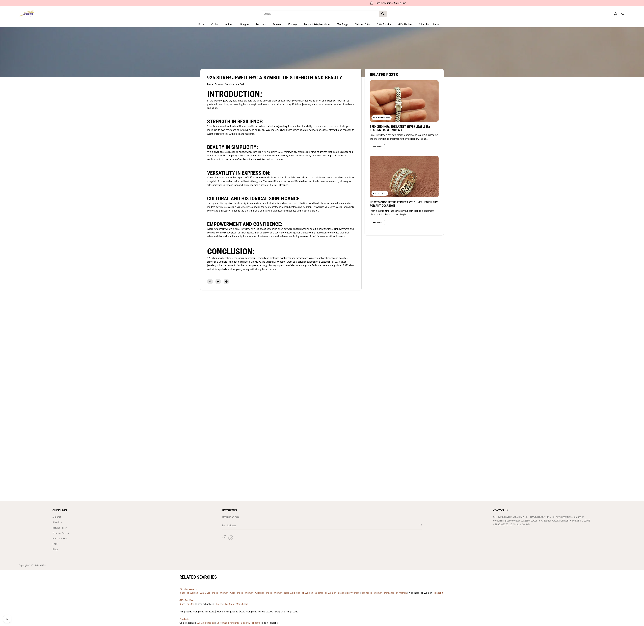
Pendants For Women (395, 593)
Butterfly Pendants (250, 623)
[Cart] (622, 14)
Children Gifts (362, 24)
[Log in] (616, 14)
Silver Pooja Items (429, 24)
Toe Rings (342, 24)
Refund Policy (59, 527)
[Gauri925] (27, 14)
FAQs (55, 544)
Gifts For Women (188, 589)
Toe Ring (438, 593)
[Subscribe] (420, 525)
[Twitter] (218, 281)
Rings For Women (188, 593)
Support (56, 516)
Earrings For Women (325, 593)
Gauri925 (41, 566)
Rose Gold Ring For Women (298, 593)
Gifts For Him (384, 24)
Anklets (229, 24)
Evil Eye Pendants (206, 623)
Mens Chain (242, 604)
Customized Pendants (228, 623)
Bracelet (277, 24)
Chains (215, 24)
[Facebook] (210, 281)
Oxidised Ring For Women (268, 593)
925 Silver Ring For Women (214, 593)
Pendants (261, 24)
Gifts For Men (186, 601)
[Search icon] (383, 14)
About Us (57, 522)
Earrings (292, 24)
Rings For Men (186, 604)
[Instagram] (230, 537)
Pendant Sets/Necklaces (317, 24)
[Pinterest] (226, 281)
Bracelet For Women (348, 593)
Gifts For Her (405, 24)
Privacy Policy (59, 538)
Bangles (244, 24)
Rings (201, 24)
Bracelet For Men (225, 604)
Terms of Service (60, 533)
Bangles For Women (371, 593)
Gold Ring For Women (241, 593)
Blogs (55, 549)
